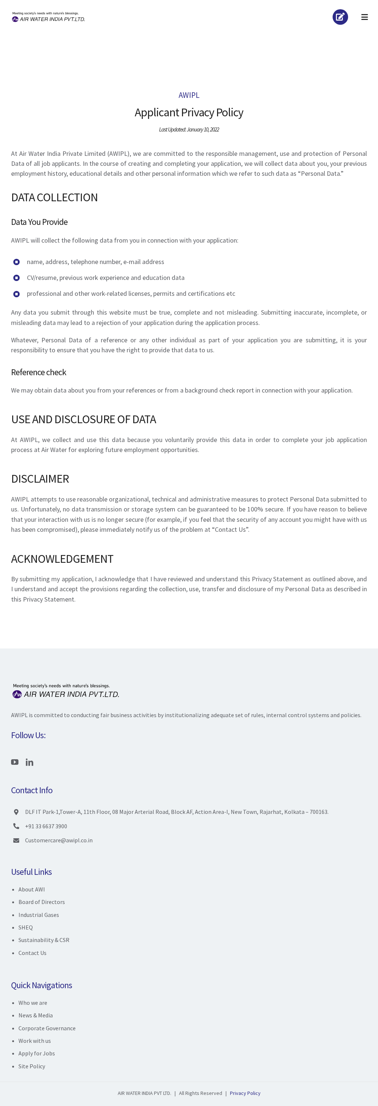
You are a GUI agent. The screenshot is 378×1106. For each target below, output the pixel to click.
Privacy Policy (245, 1093)
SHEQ (25, 927)
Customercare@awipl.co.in (59, 840)
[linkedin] (29, 762)
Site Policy (31, 1066)
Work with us (34, 1040)
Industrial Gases (38, 914)
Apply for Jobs (36, 1053)
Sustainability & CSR (43, 940)
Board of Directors (41, 901)
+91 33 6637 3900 (46, 826)
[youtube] (14, 762)
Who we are (32, 1002)
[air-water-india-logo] (49, 13)
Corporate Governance (47, 1028)
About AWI (31, 889)
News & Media (35, 1015)
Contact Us (32, 952)
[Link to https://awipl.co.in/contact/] (340, 17)
